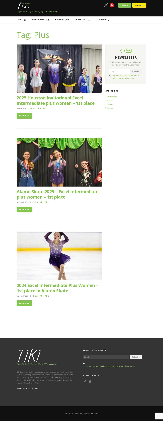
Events (110, 100)
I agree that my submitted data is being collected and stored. (110, 366)
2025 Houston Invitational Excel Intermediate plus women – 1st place (56, 100)
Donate (125, 5)
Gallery (110, 104)
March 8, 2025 (21, 108)
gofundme (139, 5)
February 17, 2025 (22, 202)
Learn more (24, 115)
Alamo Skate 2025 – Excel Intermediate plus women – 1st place (57, 194)
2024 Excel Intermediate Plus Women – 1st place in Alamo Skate (57, 288)
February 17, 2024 (22, 296)
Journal (110, 108)
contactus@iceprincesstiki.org (27, 388)
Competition (112, 96)
